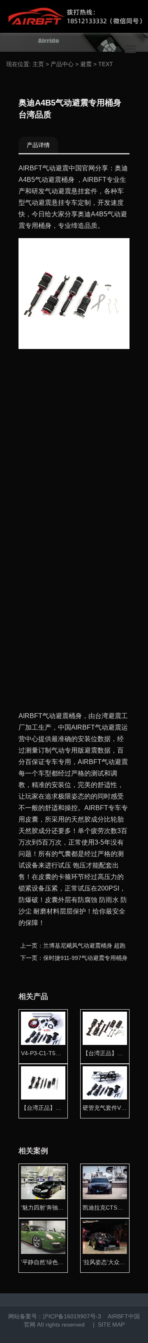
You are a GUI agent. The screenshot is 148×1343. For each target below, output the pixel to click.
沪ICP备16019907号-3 (72, 1316)
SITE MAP (111, 1324)
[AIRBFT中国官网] (74, 16)
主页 (38, 64)
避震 (86, 64)
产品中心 (62, 64)
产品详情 (38, 145)
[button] (130, 49)
